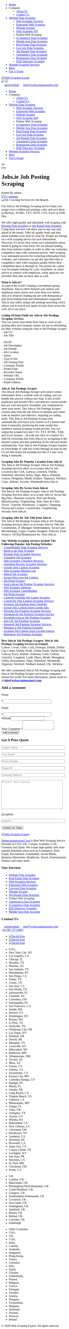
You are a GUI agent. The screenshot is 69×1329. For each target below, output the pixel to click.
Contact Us (22, 14)
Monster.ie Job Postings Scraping (23, 634)
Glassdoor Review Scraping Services (25, 564)
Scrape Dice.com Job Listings (21, 577)
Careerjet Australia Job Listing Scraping (27, 597)
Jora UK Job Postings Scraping (22, 621)
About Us (22, 11)
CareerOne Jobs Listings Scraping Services (29, 600)
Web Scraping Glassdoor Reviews (23, 560)
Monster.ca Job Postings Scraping (23, 627)
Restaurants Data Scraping (31, 58)
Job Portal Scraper (14, 580)
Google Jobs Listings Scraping (21, 567)
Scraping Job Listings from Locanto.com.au (29, 631)
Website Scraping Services (24, 64)
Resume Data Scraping (14, 225)
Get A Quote (16, 71)
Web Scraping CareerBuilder (20, 590)
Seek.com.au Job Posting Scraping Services (29, 584)
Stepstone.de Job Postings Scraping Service (29, 614)
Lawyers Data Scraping (30, 48)
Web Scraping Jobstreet (17, 587)
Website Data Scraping (22, 17)
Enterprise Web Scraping (30, 24)
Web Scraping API (27, 31)
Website (6, 718)
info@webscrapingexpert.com (40, 85)
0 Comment (11, 196)
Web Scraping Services (29, 21)
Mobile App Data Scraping (31, 41)
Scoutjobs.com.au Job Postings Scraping (27, 617)
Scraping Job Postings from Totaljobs (25, 604)
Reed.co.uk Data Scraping (19, 550)
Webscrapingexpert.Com (15, 840)
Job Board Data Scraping (46, 225)
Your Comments (12, 728)
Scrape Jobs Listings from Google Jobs (26, 607)
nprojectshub (11, 85)
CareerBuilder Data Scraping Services (26, 547)
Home (12, 4)
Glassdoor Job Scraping (17, 557)
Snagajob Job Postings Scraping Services (27, 624)
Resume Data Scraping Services (22, 554)
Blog (12, 68)
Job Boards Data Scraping (31, 51)
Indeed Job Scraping (15, 574)
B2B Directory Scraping (30, 61)
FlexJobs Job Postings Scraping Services (27, 611)
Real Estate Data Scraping (31, 44)
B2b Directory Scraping (23, 908)
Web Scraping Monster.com (20, 570)
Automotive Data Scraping (31, 54)
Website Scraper (25, 28)
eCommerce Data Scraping (31, 38)
